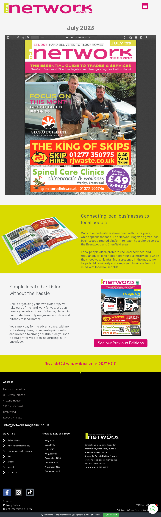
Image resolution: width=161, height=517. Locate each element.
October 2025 (51, 463)
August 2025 (51, 454)
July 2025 (49, 449)
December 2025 (52, 471)
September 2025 (53, 458)
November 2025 (52, 467)
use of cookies (93, 515)
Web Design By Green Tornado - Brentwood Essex (137, 510)
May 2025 (49, 441)
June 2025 (50, 445)
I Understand (111, 515)
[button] (145, 6)
